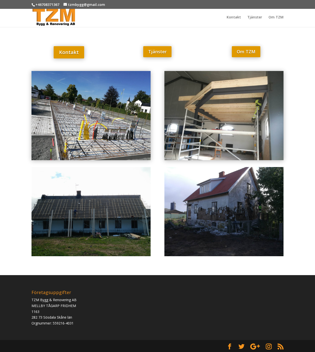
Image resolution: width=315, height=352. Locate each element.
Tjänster (254, 17)
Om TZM (276, 17)
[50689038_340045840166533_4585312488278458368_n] (224, 255)
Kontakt (234, 17)
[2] (91, 158)
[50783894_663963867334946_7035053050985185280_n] (224, 158)
